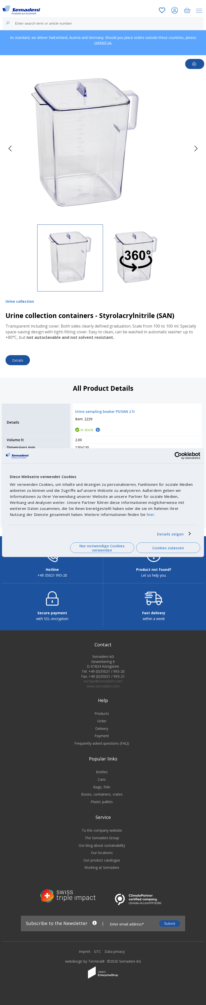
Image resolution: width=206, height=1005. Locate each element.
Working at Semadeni (101, 867)
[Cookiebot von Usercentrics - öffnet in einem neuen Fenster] (178, 455)
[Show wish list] (162, 11)
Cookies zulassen (168, 547)
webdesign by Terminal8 (85, 961)
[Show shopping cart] (187, 11)
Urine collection (20, 301)
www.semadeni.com (103, 686)
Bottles (102, 771)
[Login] (175, 11)
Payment (101, 735)
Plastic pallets (102, 801)
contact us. (103, 42)
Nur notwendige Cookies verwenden (102, 547)
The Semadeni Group (102, 837)
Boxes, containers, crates (102, 794)
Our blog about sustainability (102, 845)
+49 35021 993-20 (52, 575)
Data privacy (115, 951)
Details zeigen (170, 533)
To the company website (102, 830)
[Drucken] (194, 64)
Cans (102, 779)
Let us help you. (154, 575)
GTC (97, 951)
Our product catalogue (101, 860)
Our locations (102, 852)
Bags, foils (101, 787)
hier (150, 514)
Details (17, 360)
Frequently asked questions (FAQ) (101, 743)
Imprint (84, 951)
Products (101, 713)
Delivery (101, 728)
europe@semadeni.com (103, 681)
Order (102, 721)
